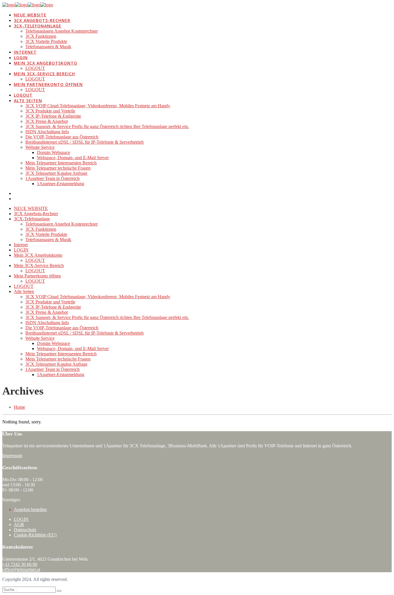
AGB (19, 524)
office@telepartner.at (21, 569)
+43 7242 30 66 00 (19, 564)
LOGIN (21, 519)
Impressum (12, 455)
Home (19, 407)
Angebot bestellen (30, 509)
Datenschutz (25, 529)
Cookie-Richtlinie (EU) (35, 534)
